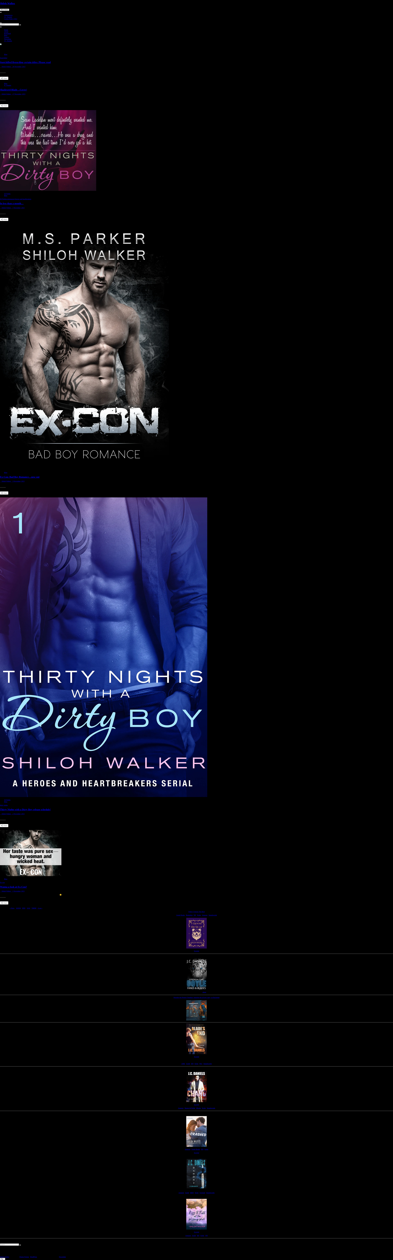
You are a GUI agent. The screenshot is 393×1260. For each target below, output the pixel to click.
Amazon (204, 915)
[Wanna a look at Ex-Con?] (30, 875)
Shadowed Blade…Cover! (13, 89)
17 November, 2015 (18, 94)
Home (6, 30)
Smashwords (213, 915)
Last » (40, 908)
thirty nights (4, 805)
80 (34, 908)
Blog (5, 35)
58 (23, 908)
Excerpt (196, 951)
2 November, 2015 (18, 814)
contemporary (10, 199)
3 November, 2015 (18, 481)
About (6, 32)
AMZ (183, 1064)
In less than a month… (12, 203)
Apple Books (180, 915)
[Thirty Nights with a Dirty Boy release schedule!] (103, 796)
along (204, 992)
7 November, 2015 (18, 208)
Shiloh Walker (7, 3)
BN (195, 915)
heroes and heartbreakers (23, 199)
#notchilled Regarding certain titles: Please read (25, 62)
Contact (6, 37)
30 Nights (7, 194)
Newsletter (7, 39)
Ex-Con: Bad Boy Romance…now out (20, 477)
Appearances (8, 15)
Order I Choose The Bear (196, 912)
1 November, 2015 (18, 891)
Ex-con (2, 882)
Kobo (199, 915)
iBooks (198, 1108)
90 (35, 908)
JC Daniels (7, 85)
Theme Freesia (24, 1257)
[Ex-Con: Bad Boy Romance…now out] (84, 469)
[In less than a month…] (48, 190)
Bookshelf (7, 33)
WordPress (33, 1257)
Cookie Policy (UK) (10, 19)
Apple (188, 1064)
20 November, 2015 (18, 67)
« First (12, 908)
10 (17, 908)
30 (20, 908)
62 (29, 908)
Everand (202, 1193)
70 (32, 908)
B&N (192, 1193)
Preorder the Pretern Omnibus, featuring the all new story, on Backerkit (196, 997)
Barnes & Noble (190, 1108)
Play (200, 1064)
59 (24, 908)
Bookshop (189, 915)
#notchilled (3, 58)
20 (18, 908)
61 (28, 908)
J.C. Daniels (8, 17)
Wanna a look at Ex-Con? (13, 887)
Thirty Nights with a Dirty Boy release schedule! (25, 809)
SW (206, 1235)
